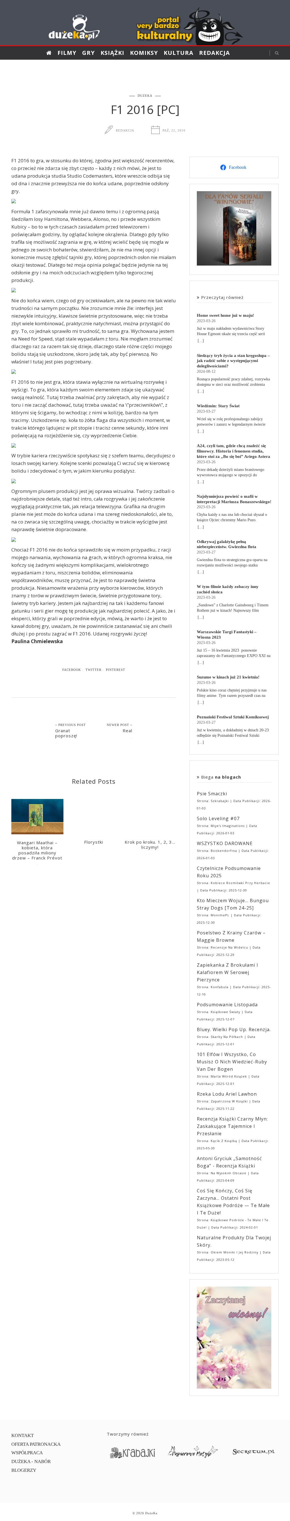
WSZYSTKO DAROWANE (225, 843)
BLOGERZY (23, 1470)
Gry (88, 53)
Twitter (93, 669)
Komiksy (144, 53)
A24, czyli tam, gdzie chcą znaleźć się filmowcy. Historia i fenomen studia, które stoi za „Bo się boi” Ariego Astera (233, 451)
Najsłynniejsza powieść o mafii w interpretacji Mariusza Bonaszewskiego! (234, 499)
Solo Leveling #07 (218, 818)
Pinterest (115, 669)
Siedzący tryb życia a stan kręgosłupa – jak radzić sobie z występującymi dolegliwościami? (233, 361)
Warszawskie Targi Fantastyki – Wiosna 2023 (227, 634)
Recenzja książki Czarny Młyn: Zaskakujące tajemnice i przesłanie (232, 1126)
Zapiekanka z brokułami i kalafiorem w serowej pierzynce (227, 972)
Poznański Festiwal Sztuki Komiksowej (233, 716)
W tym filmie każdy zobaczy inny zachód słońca (228, 589)
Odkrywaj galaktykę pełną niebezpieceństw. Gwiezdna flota (226, 544)
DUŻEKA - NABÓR (31, 1461)
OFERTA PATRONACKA (36, 1444)
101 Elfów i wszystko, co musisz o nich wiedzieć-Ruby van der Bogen (232, 1061)
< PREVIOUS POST (70, 725)
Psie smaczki (212, 793)
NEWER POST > (119, 725)
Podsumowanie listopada (227, 1004)
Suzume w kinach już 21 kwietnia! (228, 677)
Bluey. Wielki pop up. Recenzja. (234, 1029)
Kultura (178, 53)
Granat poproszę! (66, 733)
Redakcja (214, 53)
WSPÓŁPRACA (27, 1452)
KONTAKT (22, 1435)
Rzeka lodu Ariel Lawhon (227, 1094)
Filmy (66, 53)
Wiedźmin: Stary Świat (218, 405)
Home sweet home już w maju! (225, 315)
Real (127, 730)
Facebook (71, 669)
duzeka (145, 95)
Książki (112, 53)
